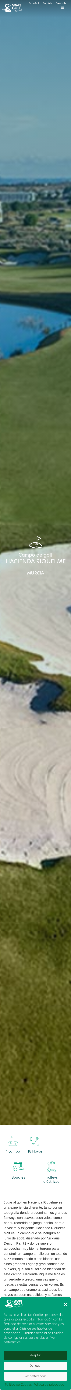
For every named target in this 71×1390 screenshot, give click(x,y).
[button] (65, 1304)
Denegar (35, 1366)
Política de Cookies (18, 1384)
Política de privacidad (49, 1384)
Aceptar (35, 1355)
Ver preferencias (35, 1376)
